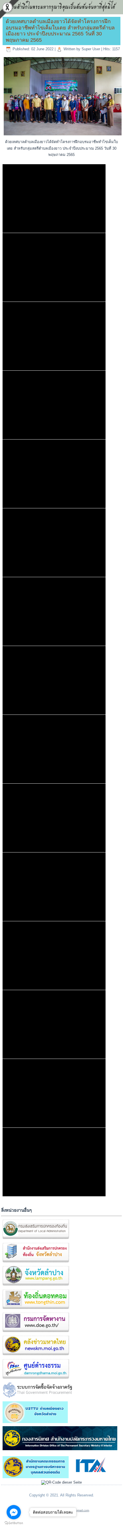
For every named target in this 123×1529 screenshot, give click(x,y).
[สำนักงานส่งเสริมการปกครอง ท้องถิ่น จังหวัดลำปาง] (35, 1262)
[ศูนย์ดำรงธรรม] (35, 1378)
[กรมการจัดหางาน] (35, 1332)
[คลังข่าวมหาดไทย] (35, 1355)
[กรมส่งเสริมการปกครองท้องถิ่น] (35, 1239)
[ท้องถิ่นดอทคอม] (35, 1309)
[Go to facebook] (14, 1512)
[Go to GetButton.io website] (14, 1523)
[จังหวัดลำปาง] (35, 1285)
